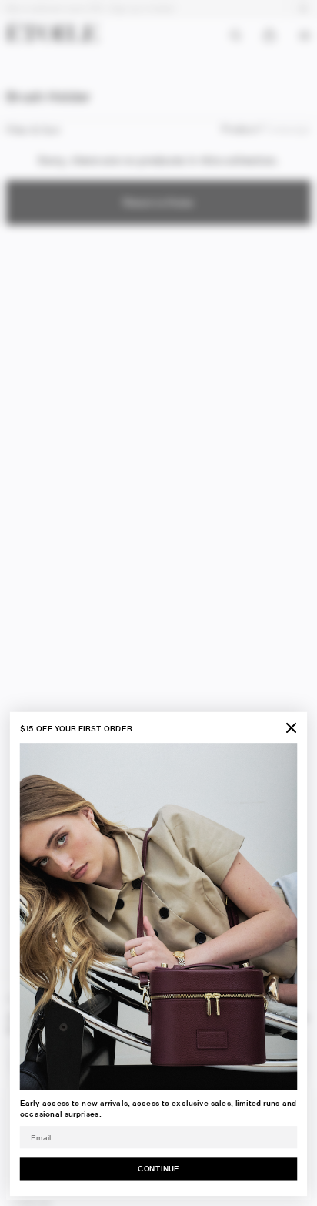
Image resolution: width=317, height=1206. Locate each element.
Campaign (288, 129)
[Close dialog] (291, 727)
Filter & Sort (33, 129)
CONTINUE (158, 1168)
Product (239, 129)
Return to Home (158, 202)
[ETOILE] (52, 32)
